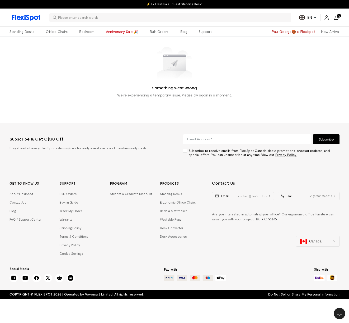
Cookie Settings (71, 253)
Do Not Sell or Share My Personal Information (304, 294)
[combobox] (173, 17)
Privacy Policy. (286, 155)
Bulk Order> (266, 219)
